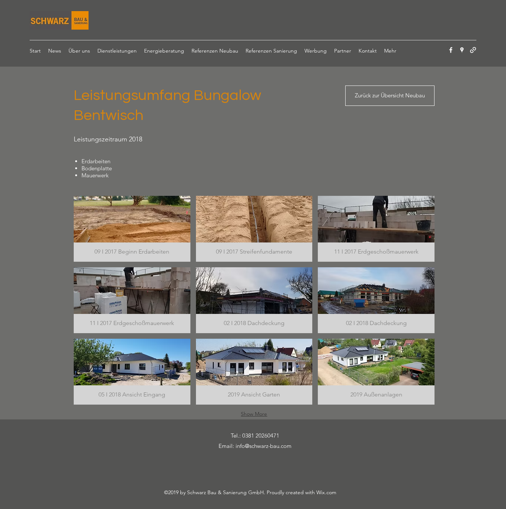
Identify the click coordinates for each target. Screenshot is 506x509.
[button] (132, 229)
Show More (254, 414)
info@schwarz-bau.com (264, 445)
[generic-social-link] (473, 50)
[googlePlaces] (462, 50)
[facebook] (451, 50)
